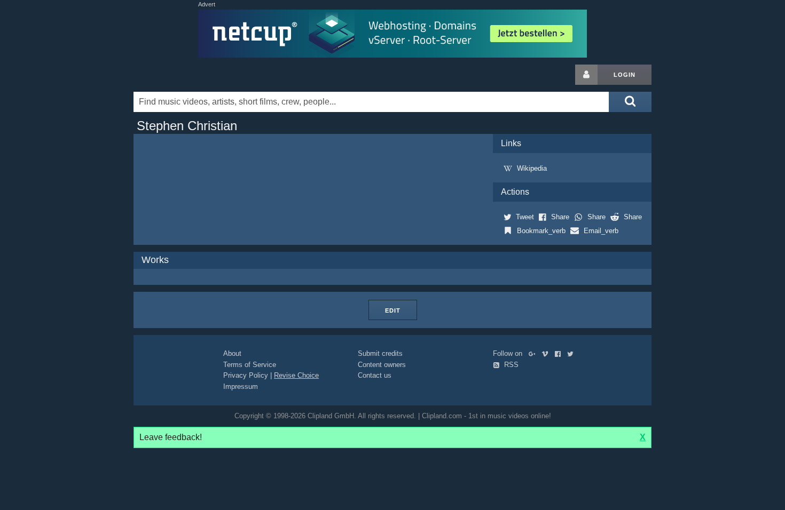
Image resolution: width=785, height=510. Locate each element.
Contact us (374, 375)
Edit (393, 310)
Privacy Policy (245, 375)
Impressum (240, 386)
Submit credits (380, 353)
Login (624, 74)
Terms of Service (249, 365)
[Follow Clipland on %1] (534, 353)
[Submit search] (630, 102)
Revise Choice (296, 375)
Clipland (190, 75)
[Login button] (586, 75)
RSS (510, 365)
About (232, 353)
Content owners (382, 365)
